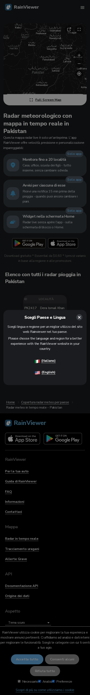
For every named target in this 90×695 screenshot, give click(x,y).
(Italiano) (48, 360)
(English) (48, 372)
